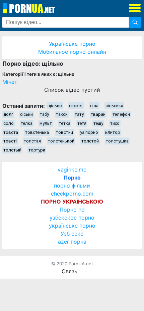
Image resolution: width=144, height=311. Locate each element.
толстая (32, 140)
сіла (94, 105)
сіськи (26, 114)
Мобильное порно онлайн (72, 51)
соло (8, 123)
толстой (90, 140)
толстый (12, 149)
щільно (55, 105)
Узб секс (72, 233)
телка (26, 123)
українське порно (72, 225)
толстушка (117, 140)
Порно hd (72, 209)
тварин (98, 114)
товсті (10, 140)
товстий (64, 132)
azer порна (72, 241)
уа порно (89, 132)
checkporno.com (72, 193)
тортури (36, 149)
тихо (115, 123)
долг (8, 114)
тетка (64, 123)
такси (62, 114)
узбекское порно (72, 217)
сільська (114, 105)
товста (10, 132)
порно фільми (72, 185)
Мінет (9, 81)
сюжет (76, 105)
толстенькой (61, 140)
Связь (69, 271)
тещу (98, 123)
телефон (121, 114)
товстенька (37, 132)
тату (79, 114)
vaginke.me (72, 169)
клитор (112, 132)
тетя (81, 123)
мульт (46, 123)
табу (44, 114)
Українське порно (72, 43)
